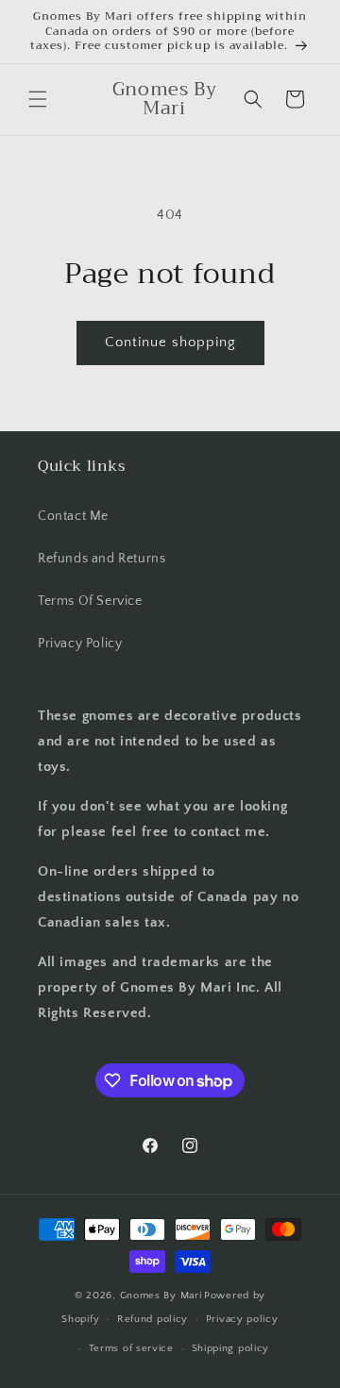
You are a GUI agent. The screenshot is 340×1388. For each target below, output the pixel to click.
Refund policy (152, 1319)
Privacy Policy (80, 643)
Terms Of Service (90, 601)
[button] (38, 99)
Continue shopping (170, 342)
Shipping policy (231, 1348)
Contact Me (73, 516)
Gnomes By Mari (161, 1295)
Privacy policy (242, 1319)
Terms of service (131, 1348)
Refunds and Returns (101, 558)
